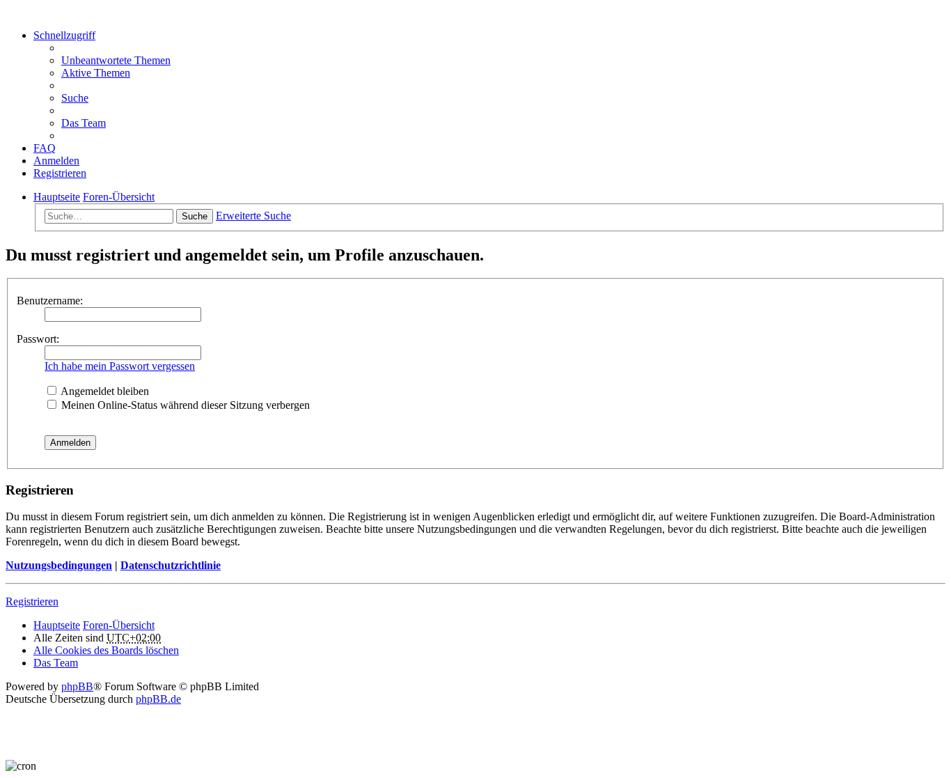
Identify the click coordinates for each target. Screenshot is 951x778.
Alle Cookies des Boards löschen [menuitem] (106, 650)
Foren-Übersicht (119, 625)
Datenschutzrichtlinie (170, 565)
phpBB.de (158, 699)
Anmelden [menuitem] (56, 160)
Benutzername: (50, 300)
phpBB (77, 686)
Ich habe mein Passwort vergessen (120, 366)
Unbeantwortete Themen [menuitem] (116, 60)
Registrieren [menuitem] (59, 173)
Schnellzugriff (64, 35)
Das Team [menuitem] (83, 123)
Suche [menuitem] (74, 98)
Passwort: (38, 339)
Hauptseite (56, 625)
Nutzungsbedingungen (59, 565)
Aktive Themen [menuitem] (95, 73)
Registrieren (32, 601)
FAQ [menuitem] (44, 148)
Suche (194, 216)
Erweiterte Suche (253, 215)
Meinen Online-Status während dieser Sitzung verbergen (184, 405)
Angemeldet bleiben (103, 391)
